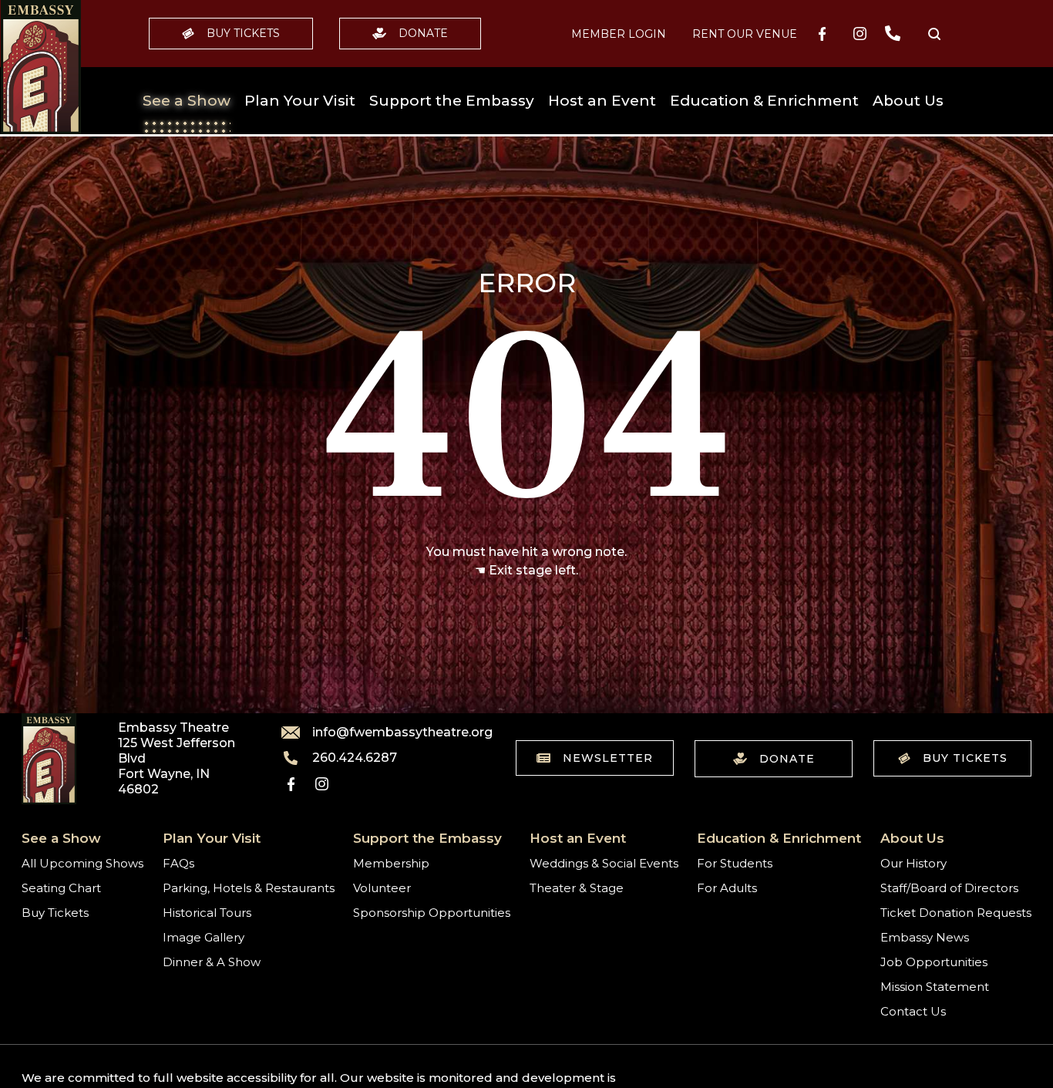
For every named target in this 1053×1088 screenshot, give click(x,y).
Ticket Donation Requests (955, 912)
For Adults (727, 888)
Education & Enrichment (764, 100)
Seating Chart (61, 888)
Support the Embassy (451, 100)
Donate (423, 33)
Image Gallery (203, 937)
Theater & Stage (577, 888)
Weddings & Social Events (604, 863)
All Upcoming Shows (82, 863)
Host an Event (602, 100)
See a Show (186, 100)
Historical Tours (207, 912)
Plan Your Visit (299, 100)
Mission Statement (934, 986)
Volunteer (382, 888)
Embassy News (924, 937)
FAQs (178, 863)
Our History (913, 863)
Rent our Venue (744, 34)
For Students (734, 863)
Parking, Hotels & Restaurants (249, 888)
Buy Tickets (243, 33)
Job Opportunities (933, 962)
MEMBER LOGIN (618, 34)
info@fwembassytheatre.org (393, 732)
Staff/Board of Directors (949, 888)
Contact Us (913, 1011)
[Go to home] (41, 67)
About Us (908, 100)
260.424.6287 (354, 758)
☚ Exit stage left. (526, 570)
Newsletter (608, 758)
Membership (391, 863)
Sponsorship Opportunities (431, 912)
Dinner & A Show (212, 962)
